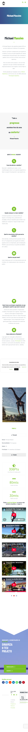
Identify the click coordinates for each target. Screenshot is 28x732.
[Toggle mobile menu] (25, 2)
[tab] (14, 435)
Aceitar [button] (16, 369)
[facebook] (11, 595)
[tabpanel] (14, 445)
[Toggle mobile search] (22, 2)
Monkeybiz (18, 340)
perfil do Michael (12, 502)
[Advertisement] (14, 95)
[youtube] (14, 595)
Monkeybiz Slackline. (14, 75)
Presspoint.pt (13, 703)
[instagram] (16, 595)
